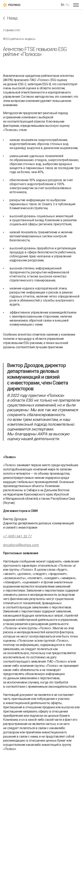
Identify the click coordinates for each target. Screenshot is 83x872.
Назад (12, 18)
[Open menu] (76, 5)
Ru (67, 5)
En (62, 5)
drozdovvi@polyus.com (21, 545)
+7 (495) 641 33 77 (17, 536)
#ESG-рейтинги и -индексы (19, 39)
